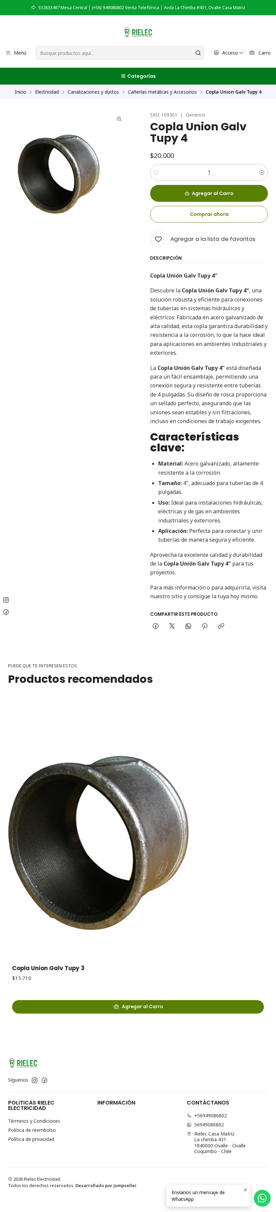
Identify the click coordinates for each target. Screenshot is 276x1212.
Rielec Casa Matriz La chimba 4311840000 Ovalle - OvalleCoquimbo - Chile (220, 1142)
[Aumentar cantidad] (262, 172)
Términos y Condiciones (34, 1121)
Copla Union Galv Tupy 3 (48, 968)
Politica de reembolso (32, 1130)
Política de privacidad (31, 1139)
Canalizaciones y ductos (93, 92)
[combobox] (120, 53)
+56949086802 (210, 1115)
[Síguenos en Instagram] (34, 1080)
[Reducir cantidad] (156, 172)
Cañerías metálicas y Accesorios (162, 92)
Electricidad (47, 92)
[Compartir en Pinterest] (204, 626)
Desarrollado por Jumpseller (106, 1185)
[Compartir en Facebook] (155, 626)
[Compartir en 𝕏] (172, 626)
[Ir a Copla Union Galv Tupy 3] (138, 829)
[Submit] (198, 53)
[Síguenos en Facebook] (44, 1080)
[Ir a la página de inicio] (138, 31)
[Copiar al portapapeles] (221, 626)
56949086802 (209, 1124)
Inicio (20, 92)
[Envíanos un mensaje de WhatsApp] (262, 1198)
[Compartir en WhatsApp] (188, 626)
